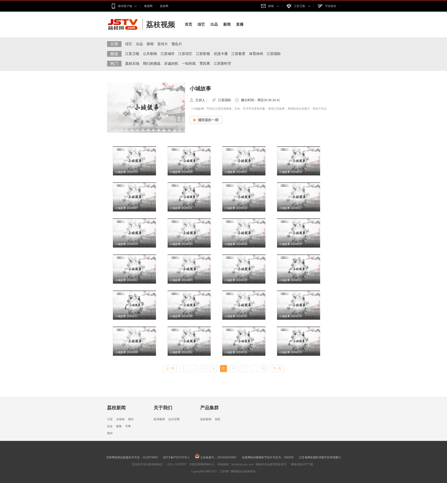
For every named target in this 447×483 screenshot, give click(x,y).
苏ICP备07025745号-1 (176, 457)
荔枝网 (164, 6)
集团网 (148, 6)
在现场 (120, 419)
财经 (110, 433)
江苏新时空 (222, 63)
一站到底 (189, 63)
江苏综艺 (185, 54)
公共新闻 (150, 54)
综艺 (201, 24)
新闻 (227, 24)
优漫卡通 (221, 54)
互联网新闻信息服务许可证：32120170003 (132, 457)
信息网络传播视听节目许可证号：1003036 (268, 457)
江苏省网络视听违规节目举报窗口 (320, 457)
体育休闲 (256, 54)
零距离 (205, 63)
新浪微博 (159, 419)
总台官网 (173, 419)
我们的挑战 (151, 63)
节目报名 (330, 6)
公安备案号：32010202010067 (218, 457)
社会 (110, 426)
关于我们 (163, 407)
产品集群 (209, 407)
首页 (188, 24)
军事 (128, 426)
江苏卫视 (300, 6)
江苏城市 (168, 54)
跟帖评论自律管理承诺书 (271, 464)
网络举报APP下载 (302, 464)
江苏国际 (274, 54)
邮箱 (271, 6)
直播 (240, 24)
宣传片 (162, 44)
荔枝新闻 (116, 407)
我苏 (217, 419)
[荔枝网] (125, 24)
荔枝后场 (132, 63)
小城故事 (200, 88)
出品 (214, 24)
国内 (131, 419)
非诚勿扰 (171, 63)
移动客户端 (125, 6)
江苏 (110, 419)
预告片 (177, 44)
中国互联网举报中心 (201, 464)
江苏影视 (203, 54)
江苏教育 (238, 54)
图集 (119, 426)
